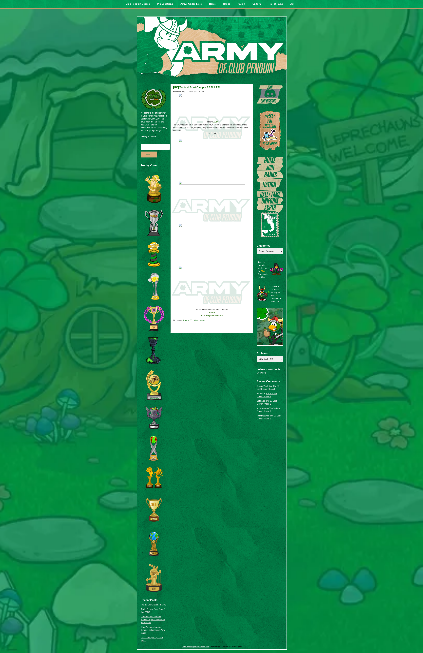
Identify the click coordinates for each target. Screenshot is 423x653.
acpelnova (261, 408)
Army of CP (187, 320)
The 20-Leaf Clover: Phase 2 (153, 605)
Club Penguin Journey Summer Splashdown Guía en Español (153, 620)
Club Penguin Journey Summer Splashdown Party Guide (153, 630)
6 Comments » (199, 320)
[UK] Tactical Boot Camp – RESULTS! (196, 87)
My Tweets (261, 373)
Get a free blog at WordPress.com (195, 647)
